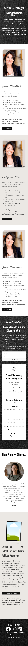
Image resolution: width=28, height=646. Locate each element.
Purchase (7, 128)
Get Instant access (11, 593)
